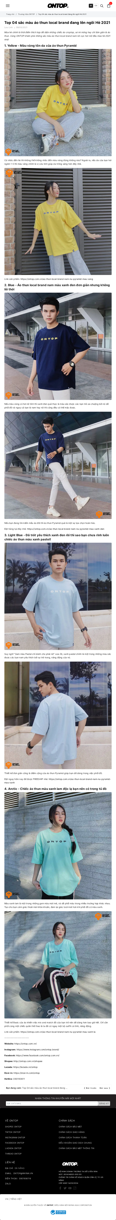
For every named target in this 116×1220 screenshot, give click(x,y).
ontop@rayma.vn (23, 1173)
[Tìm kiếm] (101, 5)
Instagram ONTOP (15, 1137)
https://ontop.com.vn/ (25, 1043)
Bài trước (91, 1088)
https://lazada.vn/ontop (25, 1067)
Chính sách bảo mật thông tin (76, 1148)
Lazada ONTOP (13, 1148)
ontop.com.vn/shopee (31, 1061)
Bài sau (104, 1088)
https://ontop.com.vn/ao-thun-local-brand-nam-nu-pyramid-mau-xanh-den (65, 529)
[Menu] (8, 5)
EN (96, 6)
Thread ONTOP (13, 1153)
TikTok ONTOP (12, 1132)
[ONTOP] (58, 6)
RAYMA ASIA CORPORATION (80, 1205)
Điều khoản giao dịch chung (75, 1143)
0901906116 (25, 1178)
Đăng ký (104, 1103)
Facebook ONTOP (14, 1143)
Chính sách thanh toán (73, 1137)
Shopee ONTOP (13, 1126)
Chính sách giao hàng (72, 1132)
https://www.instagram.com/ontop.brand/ (38, 1049)
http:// (17, 1061)
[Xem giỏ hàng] (108, 5)
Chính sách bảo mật (70, 1126)
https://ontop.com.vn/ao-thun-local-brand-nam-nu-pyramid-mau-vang (57, 279)
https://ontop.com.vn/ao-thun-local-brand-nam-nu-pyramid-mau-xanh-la (58, 1032)
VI (91, 6)
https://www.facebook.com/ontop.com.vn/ (38, 1055)
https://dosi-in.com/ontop (27, 1073)
